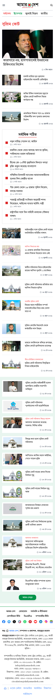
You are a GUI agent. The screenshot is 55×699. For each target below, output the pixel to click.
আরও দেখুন (27, 597)
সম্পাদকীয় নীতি (42, 616)
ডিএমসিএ (28, 616)
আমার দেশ (10, 611)
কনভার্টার (27, 688)
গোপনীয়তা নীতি (13, 616)
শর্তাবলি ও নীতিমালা (39, 611)
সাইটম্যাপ (27, 694)
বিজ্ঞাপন (47, 688)
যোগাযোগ (23, 611)
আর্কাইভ (38, 688)
